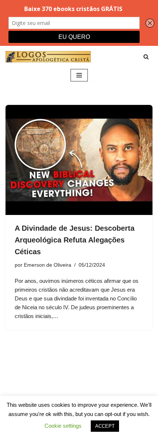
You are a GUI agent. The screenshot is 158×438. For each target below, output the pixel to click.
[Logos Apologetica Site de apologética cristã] (48, 56)
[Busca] (146, 56)
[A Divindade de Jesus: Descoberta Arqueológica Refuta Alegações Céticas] (79, 160)
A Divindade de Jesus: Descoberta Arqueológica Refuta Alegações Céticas (74, 240)
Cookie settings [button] (63, 426)
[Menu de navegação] (79, 75)
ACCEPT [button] (105, 426)
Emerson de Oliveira (47, 265)
